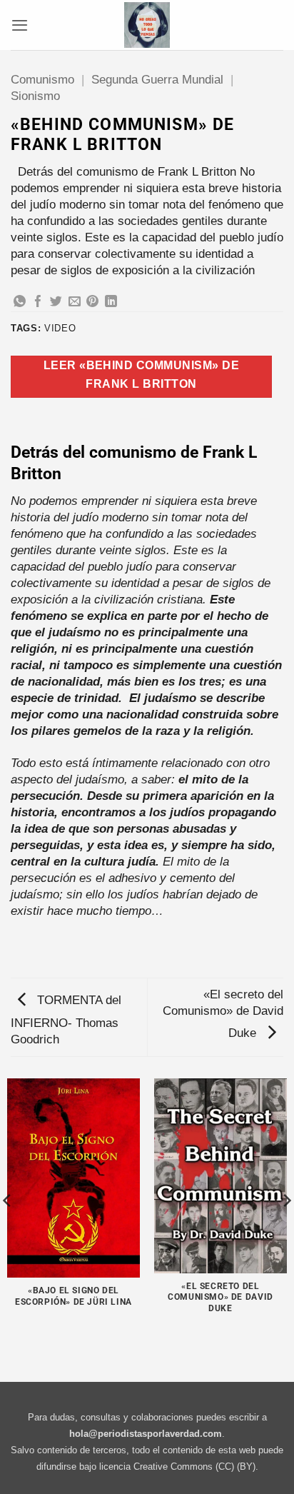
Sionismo (35, 96)
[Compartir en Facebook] (38, 302)
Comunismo (42, 79)
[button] (20, 25)
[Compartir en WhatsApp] (20, 302)
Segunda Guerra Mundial (157, 79)
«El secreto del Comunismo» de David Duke (223, 1013)
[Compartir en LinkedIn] (111, 302)
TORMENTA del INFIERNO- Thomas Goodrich (66, 1020)
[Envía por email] (75, 302)
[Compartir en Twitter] (56, 302)
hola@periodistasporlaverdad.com (145, 1433)
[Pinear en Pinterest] (92, 302)
